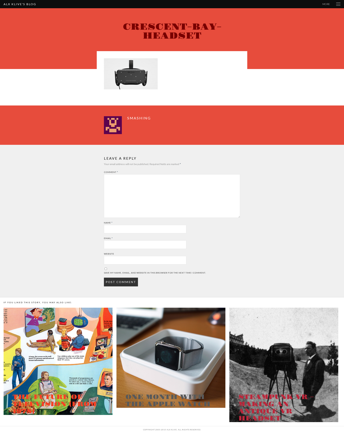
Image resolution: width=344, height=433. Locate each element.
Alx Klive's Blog (20, 4)
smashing (139, 118)
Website (109, 253)
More (326, 4)
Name (108, 222)
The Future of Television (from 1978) (55, 404)
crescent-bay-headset (172, 31)
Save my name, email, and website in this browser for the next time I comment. (155, 272)
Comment (111, 172)
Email (108, 238)
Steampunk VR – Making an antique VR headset (276, 408)
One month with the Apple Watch (168, 400)
